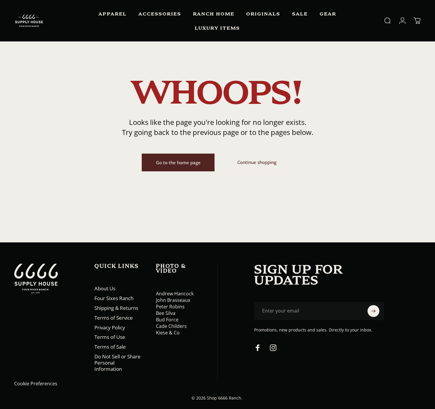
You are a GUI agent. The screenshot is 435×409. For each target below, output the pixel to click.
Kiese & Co (168, 332)
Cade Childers (171, 326)
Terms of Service (113, 318)
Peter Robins (170, 306)
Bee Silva (165, 313)
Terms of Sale (110, 347)
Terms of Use (109, 337)
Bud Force (167, 319)
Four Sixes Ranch (113, 298)
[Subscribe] (373, 311)
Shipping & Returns (116, 308)
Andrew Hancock (175, 293)
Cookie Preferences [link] (35, 383)
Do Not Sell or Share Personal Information (117, 363)
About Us (104, 289)
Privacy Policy (109, 328)
